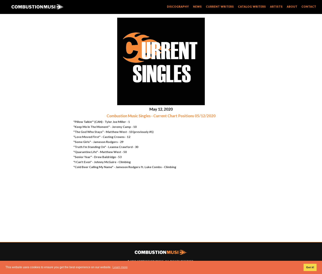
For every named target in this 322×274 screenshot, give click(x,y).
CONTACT (309, 6)
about (292, 6)
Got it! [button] (310, 267)
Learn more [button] (120, 267)
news (197, 6)
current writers (220, 6)
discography (178, 6)
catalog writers (252, 6)
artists (276, 6)
